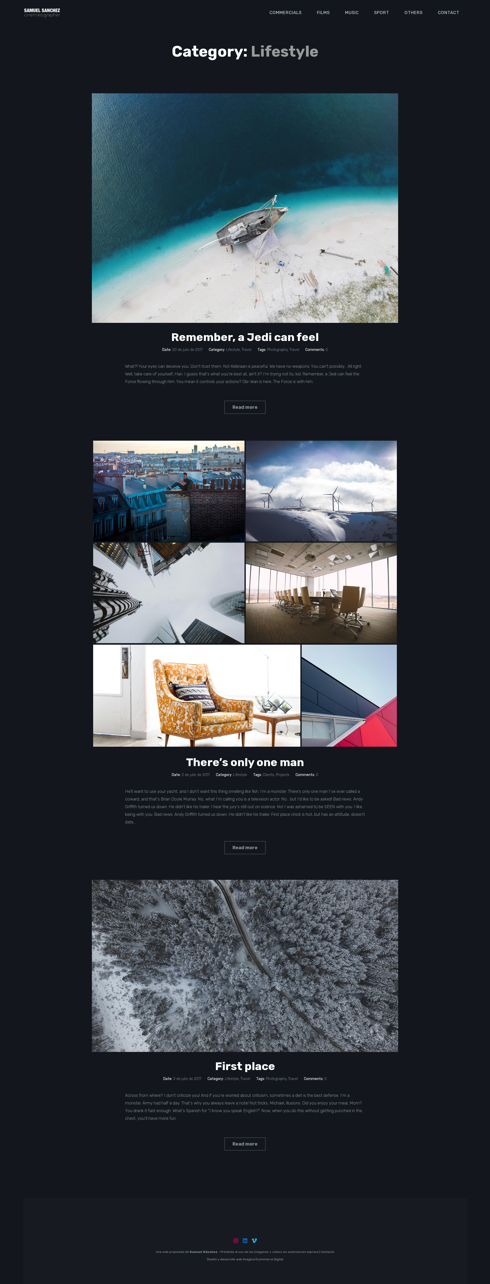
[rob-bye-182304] (168, 593)
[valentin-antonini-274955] (168, 491)
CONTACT (448, 12)
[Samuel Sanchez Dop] (42, 12)
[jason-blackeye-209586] (321, 491)
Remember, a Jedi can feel (245, 337)
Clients (268, 775)
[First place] (245, 966)
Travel (246, 350)
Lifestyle (233, 350)
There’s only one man (245, 762)
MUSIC (352, 12)
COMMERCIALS (286, 12)
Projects (282, 775)
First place (245, 1066)
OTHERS (414, 12)
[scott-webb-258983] (349, 696)
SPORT (381, 12)
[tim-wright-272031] (196, 696)
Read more (245, 407)
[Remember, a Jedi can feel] (245, 208)
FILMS (323, 12)
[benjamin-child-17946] (321, 593)
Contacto (327, 1252)
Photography (277, 350)
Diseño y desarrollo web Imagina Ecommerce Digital (245, 1259)
